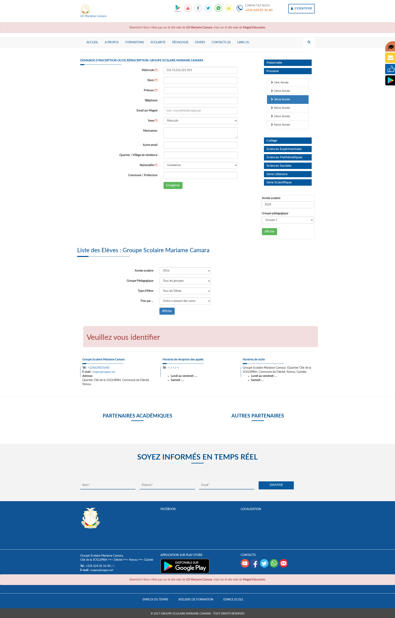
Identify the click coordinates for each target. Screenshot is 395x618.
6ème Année (281, 124)
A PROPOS (112, 42)
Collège (271, 140)
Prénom (150, 90)
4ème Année (281, 108)
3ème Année (281, 99)
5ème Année (281, 116)
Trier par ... (146, 301)
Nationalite (148, 165)
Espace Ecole (233, 599)
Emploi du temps (155, 599)
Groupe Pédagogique (140, 280)
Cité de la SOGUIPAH (93, 559)
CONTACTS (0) (221, 42)
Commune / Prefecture (142, 175)
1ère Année (280, 82)
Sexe (152, 120)
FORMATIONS (134, 42)
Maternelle (274, 62)
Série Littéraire (276, 174)
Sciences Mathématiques (284, 157)
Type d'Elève (145, 291)
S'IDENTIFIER (303, 8)
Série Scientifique (279, 182)
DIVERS (200, 42)
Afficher (269, 231)
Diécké (118, 559)
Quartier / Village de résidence (138, 155)
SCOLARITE (158, 42)
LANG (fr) (243, 42)
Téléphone (151, 100)
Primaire (272, 71)
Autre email (150, 145)
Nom (152, 80)
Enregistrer (173, 185)
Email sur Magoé (147, 110)
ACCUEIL (92, 42)
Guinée (148, 559)
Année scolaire (271, 198)
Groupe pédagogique (275, 213)
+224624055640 (98, 367)
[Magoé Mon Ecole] (178, 8)
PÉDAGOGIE (180, 42)
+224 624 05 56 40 (258, 10)
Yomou (133, 559)
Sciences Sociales (279, 165)
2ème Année (281, 91)
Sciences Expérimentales (284, 149)
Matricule (149, 70)
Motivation (150, 130)
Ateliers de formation (195, 599)
